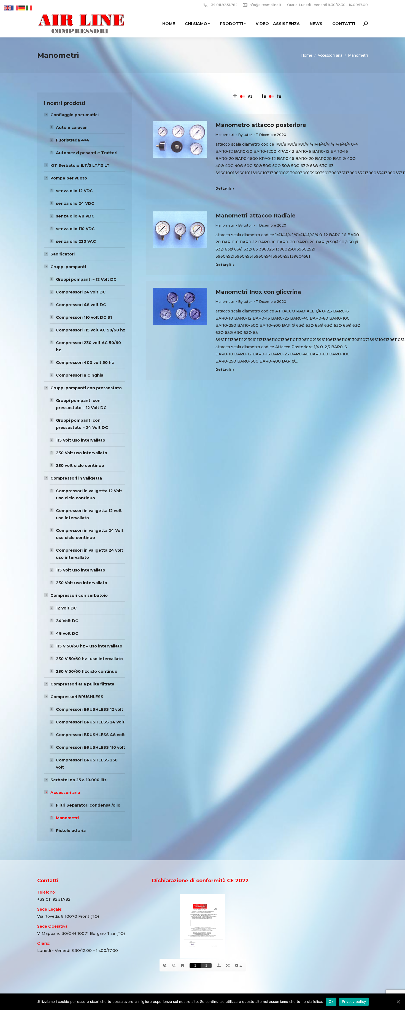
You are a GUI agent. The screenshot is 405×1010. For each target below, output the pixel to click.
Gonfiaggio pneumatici (74, 114)
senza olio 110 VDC (75, 228)
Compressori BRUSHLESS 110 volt (90, 747)
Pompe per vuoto (68, 178)
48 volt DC (67, 633)
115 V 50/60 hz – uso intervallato (89, 646)
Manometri (224, 135)
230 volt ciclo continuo (80, 465)
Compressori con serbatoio (79, 595)
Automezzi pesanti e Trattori (86, 152)
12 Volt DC (66, 608)
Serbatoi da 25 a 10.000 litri (78, 779)
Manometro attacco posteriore (260, 125)
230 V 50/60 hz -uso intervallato (89, 658)
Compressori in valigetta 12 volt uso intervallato (89, 514)
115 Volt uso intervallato (80, 440)
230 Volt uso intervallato (81, 452)
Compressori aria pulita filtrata (82, 684)
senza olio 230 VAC (76, 241)
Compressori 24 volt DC (81, 292)
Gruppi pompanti (68, 266)
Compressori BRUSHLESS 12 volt (89, 709)
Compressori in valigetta (76, 478)
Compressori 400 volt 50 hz (85, 362)
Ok (331, 1001)
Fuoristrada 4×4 (72, 140)
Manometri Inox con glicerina (258, 291)
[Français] (14, 7)
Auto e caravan (72, 127)
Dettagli (187, 130)
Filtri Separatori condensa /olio (88, 805)
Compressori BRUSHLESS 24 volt (90, 722)
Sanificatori (62, 254)
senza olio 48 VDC (75, 216)
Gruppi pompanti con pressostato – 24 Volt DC (82, 424)
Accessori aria (65, 792)
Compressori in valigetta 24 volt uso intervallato (89, 554)
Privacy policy (354, 1001)
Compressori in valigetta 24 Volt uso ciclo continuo (89, 534)
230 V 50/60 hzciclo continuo (86, 671)
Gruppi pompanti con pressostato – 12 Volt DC (81, 404)
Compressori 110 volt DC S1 (84, 317)
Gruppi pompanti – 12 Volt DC (86, 279)
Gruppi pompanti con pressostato (86, 387)
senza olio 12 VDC (74, 190)
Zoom (172, 130)
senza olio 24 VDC (75, 203)
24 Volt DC (67, 620)
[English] (7, 7)
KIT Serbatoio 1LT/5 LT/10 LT (80, 165)
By (245, 135)
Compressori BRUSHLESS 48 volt (90, 734)
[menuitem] (168, 24)
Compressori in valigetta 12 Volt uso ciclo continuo (89, 494)
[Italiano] (29, 7)
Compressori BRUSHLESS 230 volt (87, 764)
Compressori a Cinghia (79, 375)
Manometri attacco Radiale (255, 215)
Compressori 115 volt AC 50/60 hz (90, 330)
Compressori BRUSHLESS (76, 696)
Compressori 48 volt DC (81, 304)
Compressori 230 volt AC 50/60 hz (88, 346)
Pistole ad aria (71, 830)
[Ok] (398, 1001)
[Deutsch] (22, 7)
